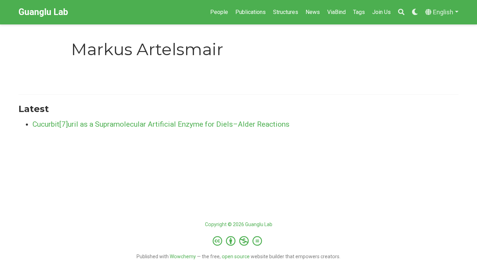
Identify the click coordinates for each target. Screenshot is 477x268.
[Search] (401, 12)
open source (236, 256)
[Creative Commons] (239, 240)
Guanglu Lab (43, 12)
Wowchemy (183, 256)
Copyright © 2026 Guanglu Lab (238, 224)
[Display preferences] (415, 12)
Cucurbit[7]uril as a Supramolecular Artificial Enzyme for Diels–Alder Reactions (160, 124)
